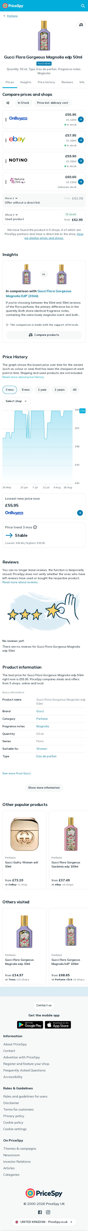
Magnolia (42, 726)
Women (41, 749)
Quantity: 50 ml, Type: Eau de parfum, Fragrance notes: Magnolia (44, 71)
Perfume (12, 15)
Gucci (40, 711)
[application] (44, 449)
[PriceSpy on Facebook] (39, 1212)
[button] (7, 103)
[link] (44, 302)
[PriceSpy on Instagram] (48, 1212)
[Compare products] (81, 24)
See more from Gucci (16, 773)
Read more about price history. (23, 377)
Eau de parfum (46, 756)
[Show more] (6, 119)
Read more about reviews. (20, 582)
